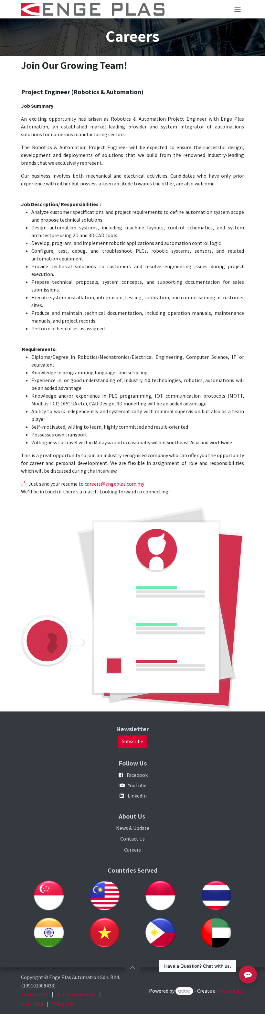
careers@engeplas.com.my (114, 483)
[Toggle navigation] (237, 9)
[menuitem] (34, 994)
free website (230, 990)
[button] (132, 967)
